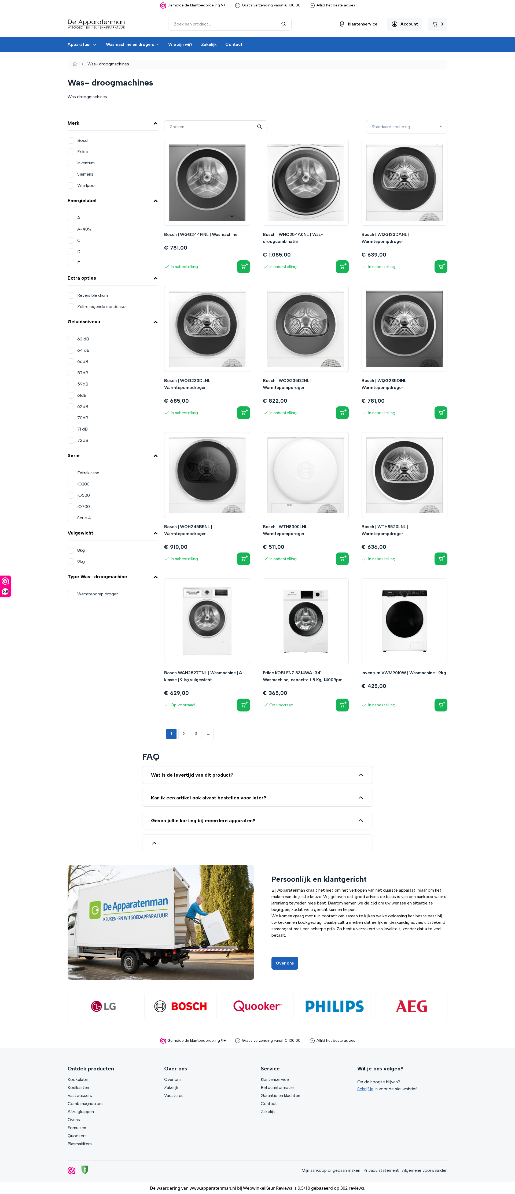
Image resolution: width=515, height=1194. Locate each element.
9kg (81, 561)
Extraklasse (88, 472)
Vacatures (173, 1095)
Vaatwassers (80, 1095)
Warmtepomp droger (97, 593)
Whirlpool (86, 185)
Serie (74, 455)
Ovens (74, 1119)
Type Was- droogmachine (97, 577)
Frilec (82, 151)
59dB (82, 384)
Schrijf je (365, 1088)
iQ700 (83, 506)
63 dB (83, 339)
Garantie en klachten (280, 1095)
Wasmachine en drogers (130, 44)
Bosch (83, 140)
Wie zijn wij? (180, 44)
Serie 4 (84, 517)
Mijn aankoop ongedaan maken (330, 1170)
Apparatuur (79, 44)
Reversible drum (92, 295)
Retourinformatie (277, 1087)
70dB (82, 417)
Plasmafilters (80, 1143)
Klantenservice (275, 1079)
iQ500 (83, 495)
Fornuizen (77, 1127)
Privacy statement (381, 1170)
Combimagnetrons (86, 1103)
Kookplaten (79, 1079)
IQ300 (83, 484)
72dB (82, 440)
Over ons (285, 963)
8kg (81, 550)
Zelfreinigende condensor (102, 306)
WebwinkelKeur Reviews (267, 1188)
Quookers (77, 1135)
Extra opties (82, 278)
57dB (82, 372)
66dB (82, 361)
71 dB (82, 429)
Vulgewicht (80, 533)
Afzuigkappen (81, 1111)
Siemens (85, 174)
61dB (82, 395)
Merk (73, 123)
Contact (233, 44)
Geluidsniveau (84, 322)
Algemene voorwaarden (424, 1170)
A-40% (84, 229)
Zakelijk (209, 44)
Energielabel (82, 200)
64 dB (83, 350)
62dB (82, 406)
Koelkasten (78, 1087)
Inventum (86, 162)
